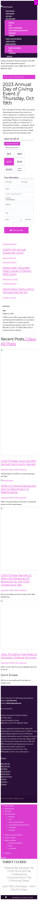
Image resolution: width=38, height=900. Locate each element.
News (12, 469)
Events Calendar (15, 842)
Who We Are (9, 808)
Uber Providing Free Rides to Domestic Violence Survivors (19, 656)
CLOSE (36, 2)
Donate (12, 816)
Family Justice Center (13, 834)
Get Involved (10, 814)
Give (10, 819)
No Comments (21, 469)
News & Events (10, 840)
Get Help (8, 811)
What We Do (9, 805)
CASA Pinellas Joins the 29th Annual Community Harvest (18, 462)
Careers (12, 830)
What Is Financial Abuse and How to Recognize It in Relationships (18, 489)
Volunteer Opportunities (19, 824)
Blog (10, 845)
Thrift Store (10, 837)
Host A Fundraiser (16, 822)
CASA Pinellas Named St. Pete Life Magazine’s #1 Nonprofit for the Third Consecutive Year (16, 580)
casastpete (5, 469)
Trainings (12, 827)
